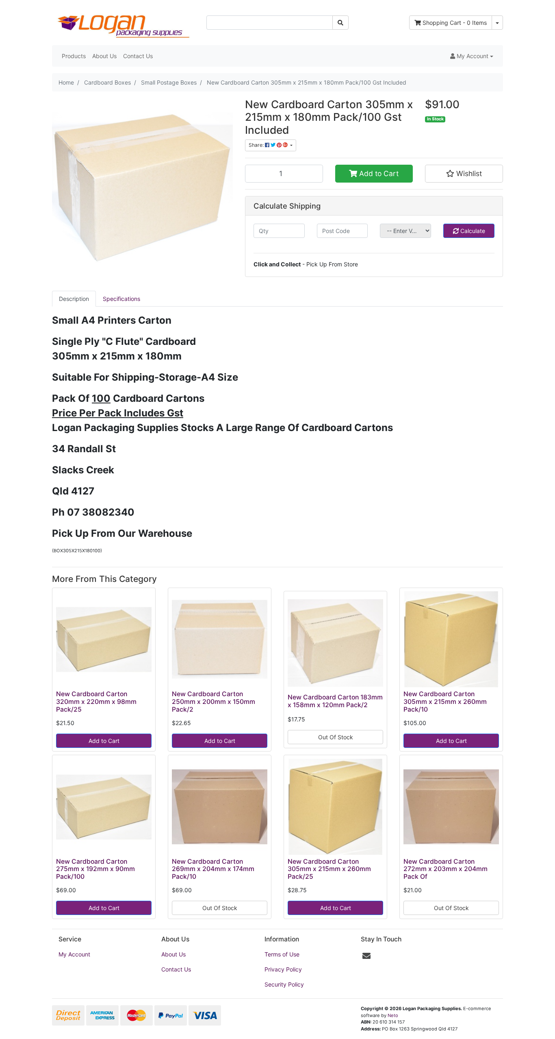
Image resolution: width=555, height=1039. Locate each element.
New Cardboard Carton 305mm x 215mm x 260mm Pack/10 (445, 701)
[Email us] (366, 956)
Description (74, 298)
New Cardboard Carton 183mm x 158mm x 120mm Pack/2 (335, 701)
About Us (104, 55)
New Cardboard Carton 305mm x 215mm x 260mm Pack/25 (329, 869)
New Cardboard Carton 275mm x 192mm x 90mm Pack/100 (95, 869)
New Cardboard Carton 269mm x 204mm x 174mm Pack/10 (213, 869)
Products (74, 55)
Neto (393, 1015)
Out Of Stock (335, 737)
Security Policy (284, 984)
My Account (74, 954)
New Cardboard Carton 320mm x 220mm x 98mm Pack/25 (96, 701)
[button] (471, 55)
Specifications (121, 298)
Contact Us (138, 55)
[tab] (74, 299)
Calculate (472, 230)
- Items (455, 22)
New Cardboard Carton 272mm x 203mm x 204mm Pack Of (445, 869)
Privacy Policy (283, 969)
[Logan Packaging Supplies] (123, 21)
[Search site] (340, 22)
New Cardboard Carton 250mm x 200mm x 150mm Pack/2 (213, 701)
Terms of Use (281, 954)
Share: (257, 145)
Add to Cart (378, 173)
